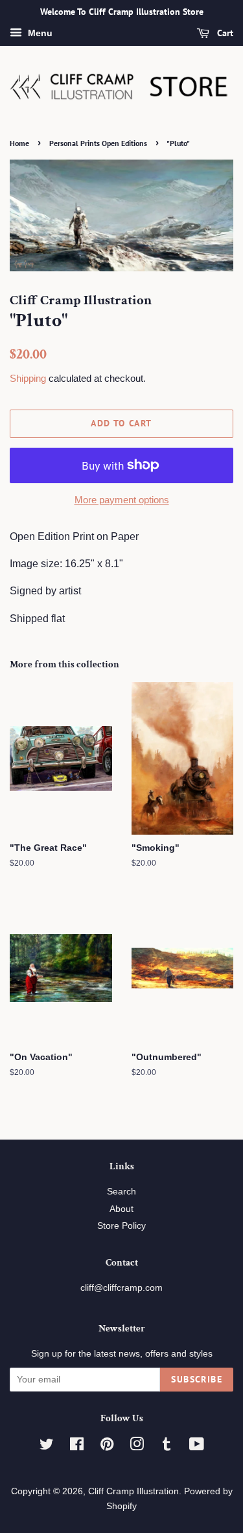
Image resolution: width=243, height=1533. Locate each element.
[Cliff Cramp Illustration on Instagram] (137, 1447)
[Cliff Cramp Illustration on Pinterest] (107, 1447)
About (121, 1209)
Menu (38, 33)
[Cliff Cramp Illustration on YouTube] (196, 1447)
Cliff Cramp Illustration (133, 1491)
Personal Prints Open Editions (98, 143)
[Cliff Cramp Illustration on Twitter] (47, 1447)
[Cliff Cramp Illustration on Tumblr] (166, 1447)
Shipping (28, 378)
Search (121, 1191)
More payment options (122, 499)
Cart (223, 33)
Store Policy (121, 1226)
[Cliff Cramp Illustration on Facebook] (76, 1447)
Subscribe (196, 1379)
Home (19, 143)
